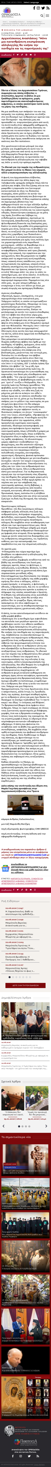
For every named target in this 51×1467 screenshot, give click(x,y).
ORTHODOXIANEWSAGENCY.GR (30, 855)
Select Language (31, 2)
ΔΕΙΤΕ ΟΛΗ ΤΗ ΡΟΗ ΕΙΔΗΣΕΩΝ (26, 985)
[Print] (26, 55)
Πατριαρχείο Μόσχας (10, 1203)
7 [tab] (30, 977)
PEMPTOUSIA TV (8, 1368)
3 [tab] (16, 977)
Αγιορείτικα (6, 1412)
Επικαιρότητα (10, 1167)
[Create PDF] (34, 55)
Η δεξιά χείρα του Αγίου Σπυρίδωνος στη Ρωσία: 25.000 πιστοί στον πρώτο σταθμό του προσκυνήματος (24, 1207)
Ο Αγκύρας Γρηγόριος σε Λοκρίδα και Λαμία (19, 1268)
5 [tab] (23, 977)
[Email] (31, 55)
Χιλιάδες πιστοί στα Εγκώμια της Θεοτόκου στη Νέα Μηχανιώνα (22, 1304)
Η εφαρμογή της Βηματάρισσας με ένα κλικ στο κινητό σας (25, 1415)
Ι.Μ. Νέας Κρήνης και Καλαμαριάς (15, 1300)
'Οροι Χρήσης (39, 1464)
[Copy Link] (22, 55)
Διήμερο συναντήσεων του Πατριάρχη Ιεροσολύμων (22, 1341)
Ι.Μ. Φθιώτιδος (8, 1266)
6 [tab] (27, 977)
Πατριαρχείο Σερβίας (10, 1232)
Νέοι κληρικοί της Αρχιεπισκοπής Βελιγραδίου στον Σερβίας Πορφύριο (22, 1235)
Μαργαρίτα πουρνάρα (20, 879)
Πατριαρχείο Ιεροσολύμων (12, 1338)
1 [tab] (10, 977)
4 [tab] (20, 977)
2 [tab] (13, 977)
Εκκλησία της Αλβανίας (34, 21)
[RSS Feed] (48, 8)
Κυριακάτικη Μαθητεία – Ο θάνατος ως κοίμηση (21, 1370)
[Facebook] (34, 8)
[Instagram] (38, 8)
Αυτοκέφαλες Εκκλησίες (16, 21)
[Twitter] (43, 8)
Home (4, 21)
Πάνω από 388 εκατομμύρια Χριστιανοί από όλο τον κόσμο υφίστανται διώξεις (24, 1172)
